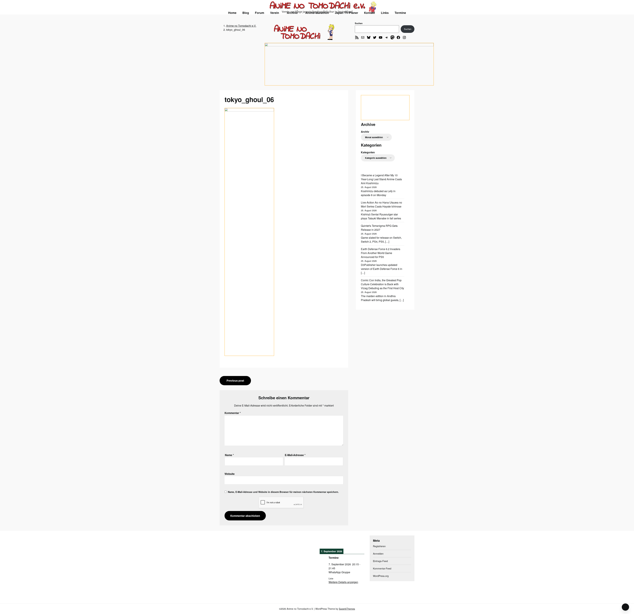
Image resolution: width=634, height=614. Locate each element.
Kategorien (368, 152)
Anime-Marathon (317, 13)
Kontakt (369, 13)
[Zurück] (324, 542)
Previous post (235, 380)
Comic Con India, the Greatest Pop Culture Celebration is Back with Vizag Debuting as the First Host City (382, 284)
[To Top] (625, 607)
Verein (274, 13)
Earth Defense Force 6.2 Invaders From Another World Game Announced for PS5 (380, 253)
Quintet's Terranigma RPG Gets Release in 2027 (379, 228)
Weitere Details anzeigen (343, 582)
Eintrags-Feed (380, 561)
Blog (245, 13)
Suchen (359, 23)
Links (385, 13)
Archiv (365, 132)
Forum (259, 13)
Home (232, 13)
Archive (292, 13)
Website (230, 474)
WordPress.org (381, 576)
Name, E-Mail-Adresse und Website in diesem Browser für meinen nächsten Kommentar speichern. (283, 492)
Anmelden (378, 553)
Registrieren (379, 546)
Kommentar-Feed (382, 568)
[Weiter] (359, 542)
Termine (400, 13)
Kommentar (233, 413)
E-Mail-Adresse (295, 455)
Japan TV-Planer (346, 13)
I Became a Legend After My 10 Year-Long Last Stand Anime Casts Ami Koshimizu (381, 179)
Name (229, 455)
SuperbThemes (347, 608)
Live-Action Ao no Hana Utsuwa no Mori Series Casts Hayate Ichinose (381, 204)
